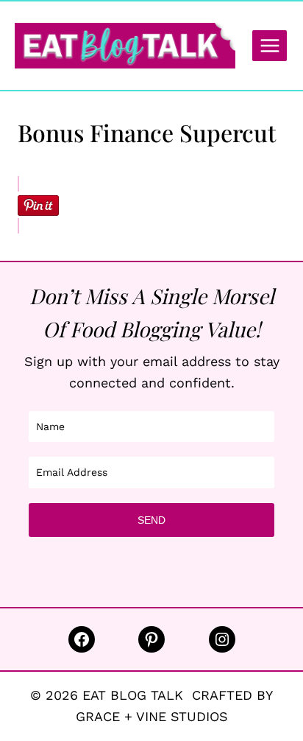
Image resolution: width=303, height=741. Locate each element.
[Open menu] (269, 45)
